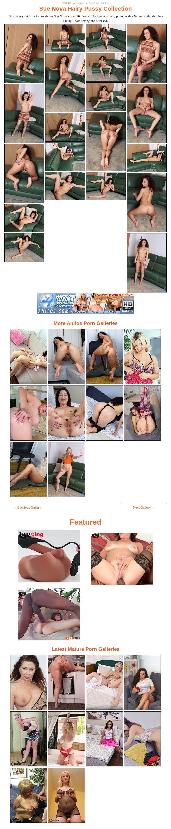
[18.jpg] (65, 186)
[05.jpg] (24, 113)
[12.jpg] (147, 158)
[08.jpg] (147, 113)
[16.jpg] (147, 202)
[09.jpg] (24, 173)
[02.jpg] (65, 38)
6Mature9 (66, 2)
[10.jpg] (65, 127)
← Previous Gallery (27, 507)
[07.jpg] (106, 67)
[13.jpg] (24, 218)
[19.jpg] (106, 186)
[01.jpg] (24, 53)
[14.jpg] (65, 156)
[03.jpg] (106, 38)
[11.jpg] (106, 96)
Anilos (80, 2)
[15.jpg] (106, 141)
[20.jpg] (147, 262)
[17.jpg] (24, 247)
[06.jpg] (65, 82)
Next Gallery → (144, 507)
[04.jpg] (147, 53)
